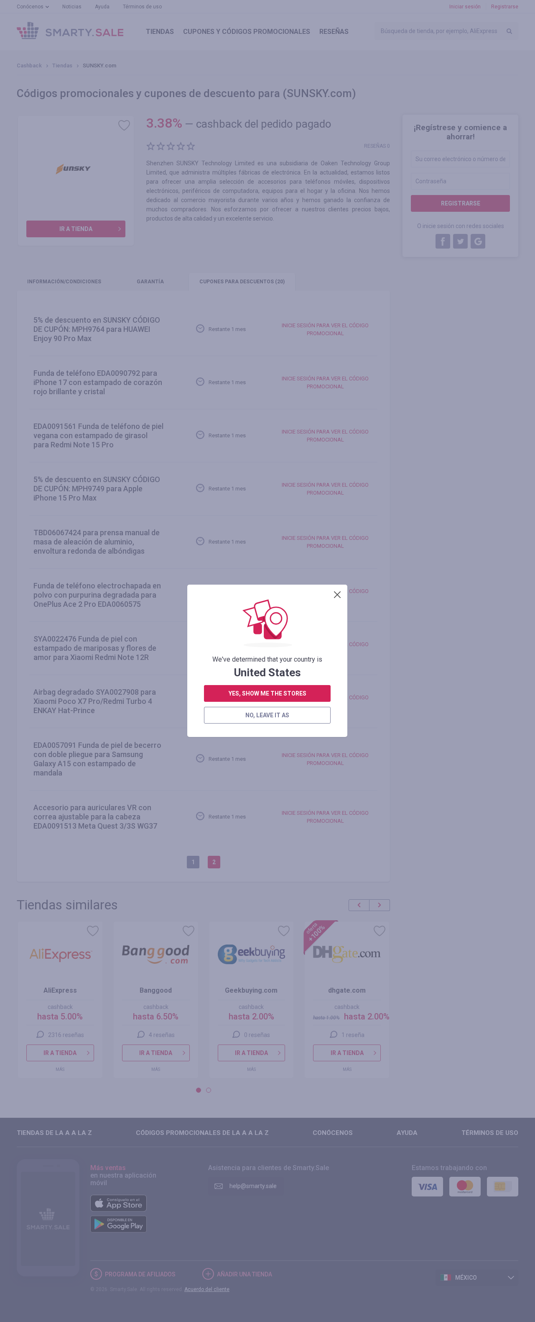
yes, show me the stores (267, 693)
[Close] (337, 594)
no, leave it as (267, 715)
